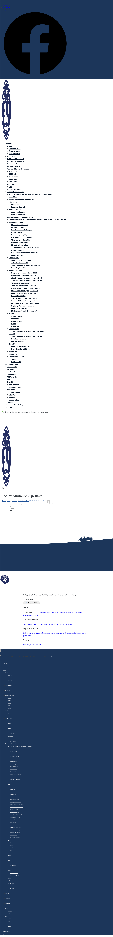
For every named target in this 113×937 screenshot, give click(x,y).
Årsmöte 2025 (14, 151)
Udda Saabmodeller (16, 357)
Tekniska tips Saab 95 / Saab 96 (23, 286)
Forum (5, 10)
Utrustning (15, 326)
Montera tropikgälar (19, 308)
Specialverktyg (17, 255)
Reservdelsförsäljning (14, 405)
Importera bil (16, 204)
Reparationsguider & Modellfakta (20, 217)
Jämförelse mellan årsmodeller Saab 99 (26, 336)
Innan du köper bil (18, 207)
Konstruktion (16, 321)
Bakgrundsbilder (15, 189)
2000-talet (13, 176)
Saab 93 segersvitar (19, 215)
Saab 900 (12, 344)
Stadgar (12, 395)
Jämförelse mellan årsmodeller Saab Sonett (28, 331)
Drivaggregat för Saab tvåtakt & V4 (25, 253)
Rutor (13, 324)
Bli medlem (55, 412)
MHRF (9, 379)
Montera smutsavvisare (20, 346)
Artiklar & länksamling (15, 192)
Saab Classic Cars (13, 156)
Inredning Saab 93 (18, 268)
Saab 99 (12, 334)
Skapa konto (7, 7)
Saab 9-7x (13, 354)
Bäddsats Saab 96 (18, 296)
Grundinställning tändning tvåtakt (24, 301)
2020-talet (13, 171)
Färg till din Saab (17, 227)
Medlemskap (11, 369)
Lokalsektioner (12, 372)
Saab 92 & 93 (14, 258)
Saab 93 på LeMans (18, 212)
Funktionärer (14, 385)
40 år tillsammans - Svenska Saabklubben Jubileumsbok (30, 194)
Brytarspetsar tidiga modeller (23, 306)
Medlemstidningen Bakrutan (18, 169)
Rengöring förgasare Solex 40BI (24, 273)
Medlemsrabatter (13, 166)
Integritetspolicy (15, 392)
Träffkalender (12, 377)
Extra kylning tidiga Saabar (21, 237)
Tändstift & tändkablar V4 (21, 283)
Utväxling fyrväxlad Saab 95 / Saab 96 (26, 288)
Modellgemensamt (16, 222)
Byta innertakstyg (18, 339)
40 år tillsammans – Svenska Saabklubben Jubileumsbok (41, 633)
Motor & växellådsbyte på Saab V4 (24, 291)
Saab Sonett (14, 329)
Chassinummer (17, 232)
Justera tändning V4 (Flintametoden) (25, 298)
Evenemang (11, 374)
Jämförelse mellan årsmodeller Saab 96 (26, 280)
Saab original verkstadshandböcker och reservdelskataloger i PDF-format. (38, 220)
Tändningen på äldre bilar (21, 240)
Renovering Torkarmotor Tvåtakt (24, 275)
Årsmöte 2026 (14, 154)
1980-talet (13, 182)
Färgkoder (15, 319)
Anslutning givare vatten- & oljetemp (25, 248)
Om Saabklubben (11, 364)
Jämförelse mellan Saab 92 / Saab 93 (25, 265)
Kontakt (10, 382)
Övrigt (9, 501)
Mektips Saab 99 (17, 341)
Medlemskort (12, 164)
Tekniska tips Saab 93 (19, 263)
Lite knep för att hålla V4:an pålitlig (25, 303)
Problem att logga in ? (15, 159)
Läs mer (29, 600)
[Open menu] (3, 488)
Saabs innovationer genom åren (21, 199)
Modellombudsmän (16, 387)
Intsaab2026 (12, 367)
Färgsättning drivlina (19, 245)
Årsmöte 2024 (14, 149)
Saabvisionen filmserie (15, 161)
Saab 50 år (13, 197)
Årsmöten (10, 146)
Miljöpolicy (13, 397)
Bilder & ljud (11, 184)
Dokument (11, 390)
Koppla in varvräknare (19, 242)
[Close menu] (0, 650)
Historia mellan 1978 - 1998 (22, 349)
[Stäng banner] (31, 602)
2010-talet (13, 174)
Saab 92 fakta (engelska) (21, 260)
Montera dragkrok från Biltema (23, 293)
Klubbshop (9, 402)
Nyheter (8, 407)
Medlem (8, 143)
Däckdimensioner (18, 250)
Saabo (11, 313)
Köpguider (13, 202)
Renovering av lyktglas (20, 235)
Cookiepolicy (14, 400)
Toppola (14, 359)
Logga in (5, 5)
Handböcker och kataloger (21, 230)
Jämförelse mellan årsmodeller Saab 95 (26, 278)
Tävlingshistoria (15, 209)
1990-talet (13, 179)
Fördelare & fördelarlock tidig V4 (24, 311)
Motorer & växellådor (19, 225)
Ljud (10, 187)
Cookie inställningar (66, 624)
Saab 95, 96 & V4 (15, 270)
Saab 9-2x (13, 352)
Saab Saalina (16, 362)
